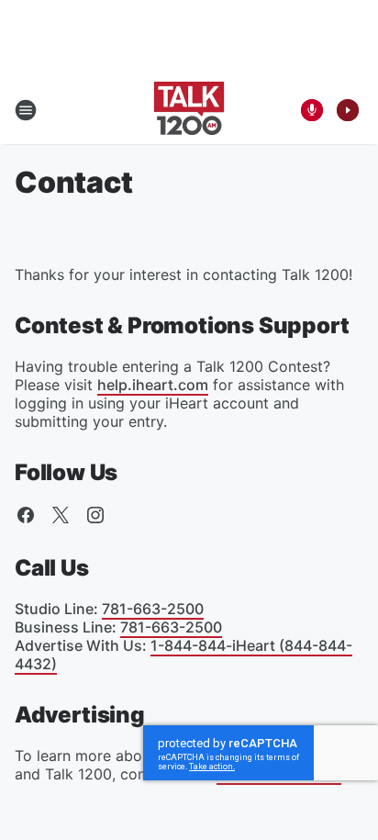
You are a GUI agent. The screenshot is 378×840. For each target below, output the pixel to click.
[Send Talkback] (312, 110)
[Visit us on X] (61, 515)
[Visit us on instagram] (95, 515)
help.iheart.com (152, 384)
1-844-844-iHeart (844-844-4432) (183, 654)
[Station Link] (189, 110)
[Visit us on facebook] (26, 515)
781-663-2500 (153, 608)
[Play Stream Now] (348, 110)
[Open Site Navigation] (26, 110)
